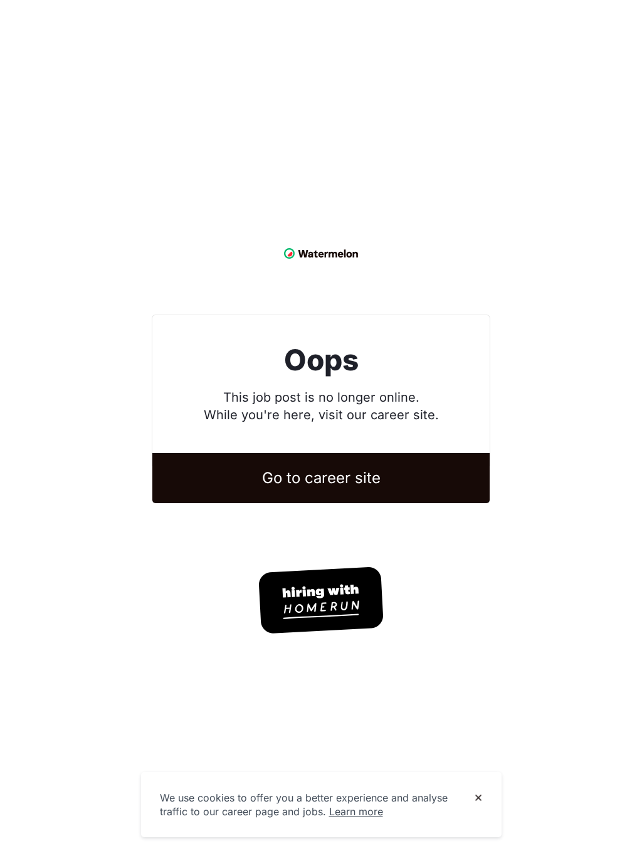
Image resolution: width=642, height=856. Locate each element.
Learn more (356, 811)
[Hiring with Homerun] (321, 600)
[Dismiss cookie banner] (478, 798)
